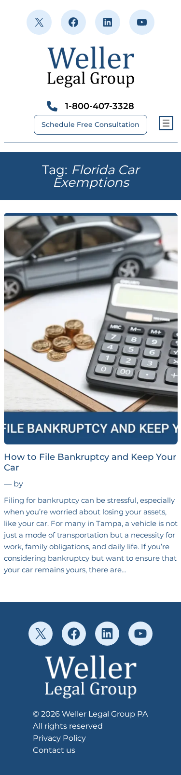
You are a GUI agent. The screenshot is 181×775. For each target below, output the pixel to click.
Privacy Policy (59, 738)
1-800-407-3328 (99, 105)
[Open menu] (166, 123)
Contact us (54, 750)
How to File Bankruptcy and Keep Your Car (90, 462)
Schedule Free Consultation (90, 124)
